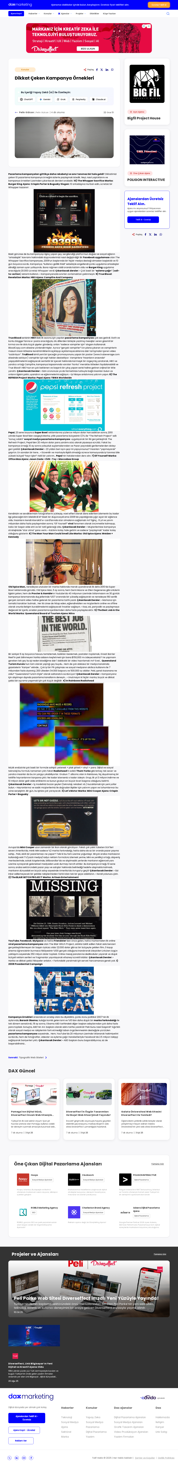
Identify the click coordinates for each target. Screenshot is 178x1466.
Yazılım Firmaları (124, 1436)
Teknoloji (66, 1417)
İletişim (160, 1422)
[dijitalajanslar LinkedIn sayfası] (16, 1457)
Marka (65, 1436)
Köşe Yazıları (109, 13)
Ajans (64, 1427)
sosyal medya (32, 439)
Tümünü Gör (157, 1164)
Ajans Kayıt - (24, 1430)
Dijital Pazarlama (96, 1432)
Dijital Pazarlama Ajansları (130, 1417)
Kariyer (160, 1427)
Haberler (33, 13)
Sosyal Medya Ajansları (128, 1422)
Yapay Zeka (93, 1417)
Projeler (79, 13)
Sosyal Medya (69, 1422)
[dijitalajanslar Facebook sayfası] (31, 1457)
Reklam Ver (21, 1440)
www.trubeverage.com (107, 354)
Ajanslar (65, 13)
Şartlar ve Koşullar (145, 1457)
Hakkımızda (163, 1417)
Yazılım (90, 1436)
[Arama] (168, 13)
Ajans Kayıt (16, 13)
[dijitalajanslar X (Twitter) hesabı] (9, 1457)
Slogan (64, 184)
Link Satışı (161, 1432)
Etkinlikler (94, 13)
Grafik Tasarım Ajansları (129, 1427)
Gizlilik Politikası (166, 1457)
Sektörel (66, 1432)
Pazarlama (92, 1427)
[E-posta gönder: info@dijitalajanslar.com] (23, 1457)
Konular (48, 13)
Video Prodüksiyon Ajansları (131, 1432)
